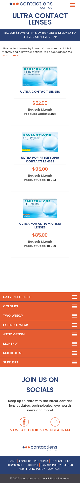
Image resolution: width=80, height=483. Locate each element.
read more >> (10, 55)
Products (41, 461)
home (12, 461)
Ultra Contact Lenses (40, 91)
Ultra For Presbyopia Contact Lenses (40, 159)
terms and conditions (23, 465)
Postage (57, 461)
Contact (54, 469)
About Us (25, 461)
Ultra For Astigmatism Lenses (40, 225)
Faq (67, 461)
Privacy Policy (51, 465)
